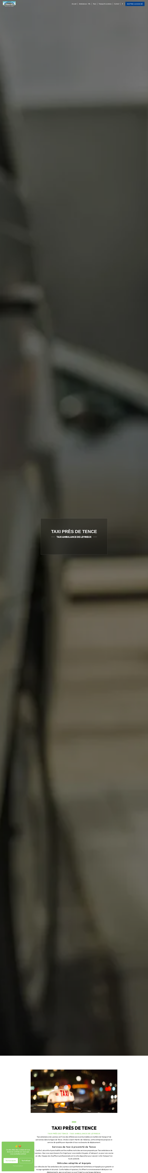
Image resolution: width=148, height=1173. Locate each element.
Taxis (94, 4)
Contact (116, 4)
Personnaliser (18, 1166)
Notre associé (135, 4)
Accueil (74, 4)
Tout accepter (10, 1160)
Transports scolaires (105, 4)
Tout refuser (26, 1160)
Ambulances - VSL (84, 4)
